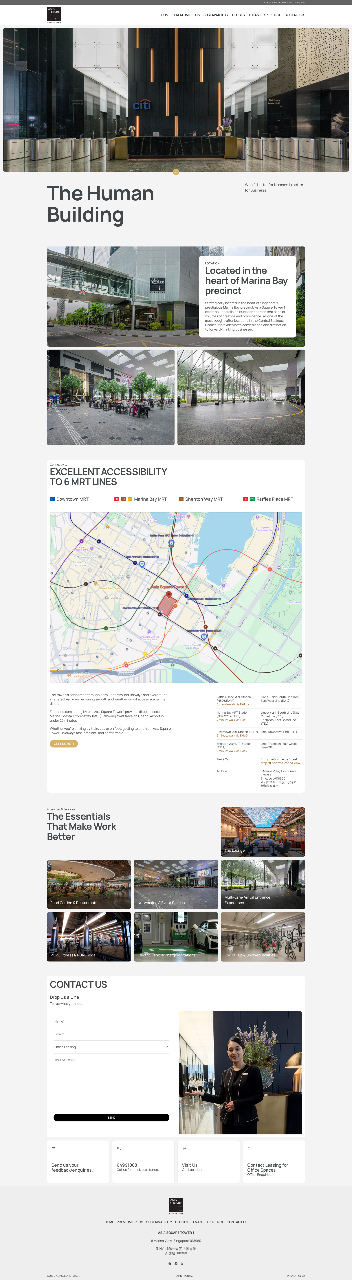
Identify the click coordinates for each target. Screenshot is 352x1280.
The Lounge (235, 850)
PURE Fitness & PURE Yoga (73, 955)
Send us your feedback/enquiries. (72, 1167)
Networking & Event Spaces (161, 902)
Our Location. (192, 1169)
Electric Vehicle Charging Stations (167, 955)
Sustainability (215, 15)
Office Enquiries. (259, 1174)
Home (165, 15)
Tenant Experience (264, 15)
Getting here (64, 744)
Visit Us (190, 1165)
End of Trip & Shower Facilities (250, 955)
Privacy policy (296, 1275)
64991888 (127, 1165)
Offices (238, 15)
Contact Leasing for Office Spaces (267, 1167)
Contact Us (295, 15)
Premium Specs (187, 15)
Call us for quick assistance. (138, 1169)
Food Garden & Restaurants (74, 902)
